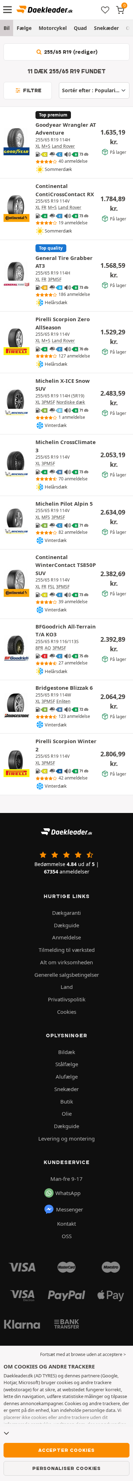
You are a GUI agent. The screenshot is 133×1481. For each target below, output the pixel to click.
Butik (66, 1101)
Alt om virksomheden (66, 962)
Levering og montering (66, 1138)
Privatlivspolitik (66, 999)
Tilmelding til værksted (67, 949)
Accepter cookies (66, 1450)
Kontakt (66, 1223)
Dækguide (66, 925)
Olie (67, 1113)
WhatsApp (68, 1192)
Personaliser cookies (66, 1468)
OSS (67, 1236)
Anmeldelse (66, 937)
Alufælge (67, 1076)
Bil (7, 28)
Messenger (69, 1209)
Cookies (66, 1011)
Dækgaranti (66, 912)
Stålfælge (66, 1064)
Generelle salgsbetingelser (66, 974)
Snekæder (106, 28)
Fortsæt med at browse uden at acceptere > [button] (83, 1354)
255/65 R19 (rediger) (70, 52)
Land (67, 986)
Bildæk (66, 1051)
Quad (80, 28)
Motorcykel (53, 28)
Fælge (24, 28)
